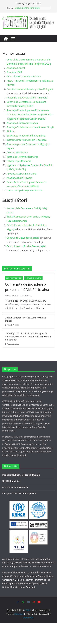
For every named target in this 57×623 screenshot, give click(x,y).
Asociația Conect (16, 68)
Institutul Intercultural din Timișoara (27, 139)
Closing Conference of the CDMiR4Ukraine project (25, 319)
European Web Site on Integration (19, 493)
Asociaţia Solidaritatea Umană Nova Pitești (30, 127)
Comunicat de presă (14, 278)
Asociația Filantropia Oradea (22, 123)
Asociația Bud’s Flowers (19, 177)
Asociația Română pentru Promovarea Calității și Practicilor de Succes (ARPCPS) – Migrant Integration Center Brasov (30, 114)
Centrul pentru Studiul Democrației (26, 246)
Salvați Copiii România (19, 161)
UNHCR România (10, 481)
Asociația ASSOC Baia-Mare (21, 173)
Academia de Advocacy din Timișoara (27, 97)
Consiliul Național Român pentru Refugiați (30, 89)
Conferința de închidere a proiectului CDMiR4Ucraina (27, 287)
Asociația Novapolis (17, 152)
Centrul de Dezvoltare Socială (23, 237)
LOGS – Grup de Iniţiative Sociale (24, 190)
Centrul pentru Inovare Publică (24, 76)
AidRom (11, 131)
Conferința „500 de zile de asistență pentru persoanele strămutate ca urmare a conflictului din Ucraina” (28, 336)
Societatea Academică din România (26, 135)
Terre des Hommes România (22, 156)
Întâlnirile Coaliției (33, 278)
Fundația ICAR (14, 72)
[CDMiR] (5, 38)
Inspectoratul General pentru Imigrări (21, 474)
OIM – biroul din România (15, 487)
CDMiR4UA (27, 295)
